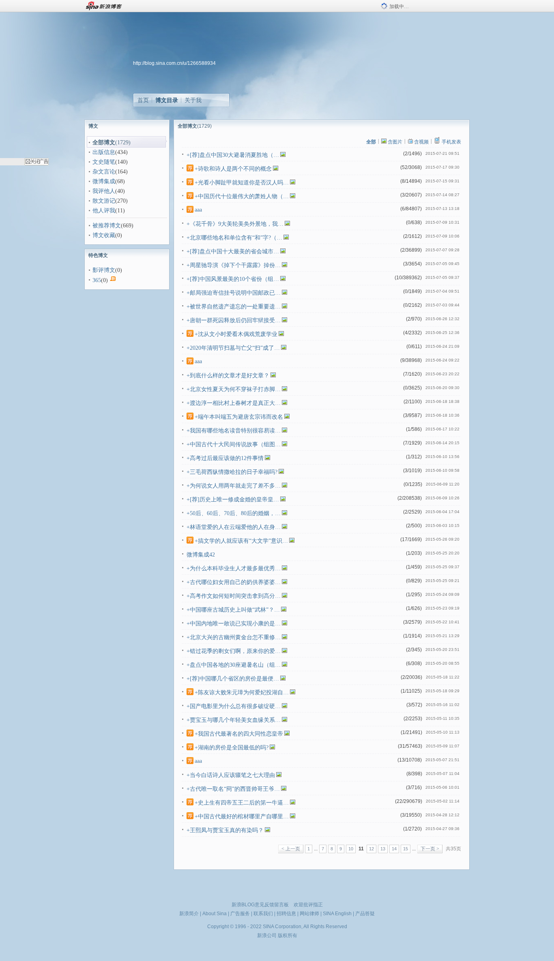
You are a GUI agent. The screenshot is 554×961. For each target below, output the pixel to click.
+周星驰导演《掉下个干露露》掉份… (234, 265)
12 (371, 848)
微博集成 (103, 181)
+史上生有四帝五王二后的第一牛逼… (242, 803)
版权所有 (287, 935)
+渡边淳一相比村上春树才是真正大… (234, 403)
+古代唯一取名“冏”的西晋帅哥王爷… (233, 789)
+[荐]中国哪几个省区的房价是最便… (233, 679)
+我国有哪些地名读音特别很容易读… (234, 431)
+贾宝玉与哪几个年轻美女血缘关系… (234, 720)
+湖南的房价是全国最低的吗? (231, 748)
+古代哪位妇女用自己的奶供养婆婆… (234, 582)
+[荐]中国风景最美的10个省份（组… (233, 279)
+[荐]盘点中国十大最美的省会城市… (233, 251)
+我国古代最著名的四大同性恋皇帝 (239, 734)
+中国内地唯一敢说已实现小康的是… (234, 624)
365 (96, 280)
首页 (143, 100)
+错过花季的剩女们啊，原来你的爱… (234, 651)
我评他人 (103, 191)
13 (382, 848)
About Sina (214, 913)
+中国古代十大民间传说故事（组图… (234, 444)
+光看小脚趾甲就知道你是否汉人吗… (242, 183)
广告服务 (240, 913)
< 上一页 (290, 849)
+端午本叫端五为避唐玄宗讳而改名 (239, 417)
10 (350, 848)
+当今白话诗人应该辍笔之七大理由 (231, 775)
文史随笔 (103, 162)
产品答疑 (365, 913)
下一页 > (430, 849)
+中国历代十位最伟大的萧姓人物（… (242, 196)
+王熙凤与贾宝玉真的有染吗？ (225, 830)
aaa (198, 210)
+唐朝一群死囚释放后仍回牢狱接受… (234, 320)
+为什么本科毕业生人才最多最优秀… (234, 568)
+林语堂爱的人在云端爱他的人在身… (234, 527)
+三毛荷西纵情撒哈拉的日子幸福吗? (232, 472)
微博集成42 (201, 555)
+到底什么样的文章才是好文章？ (228, 375)
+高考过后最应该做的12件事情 (225, 458)
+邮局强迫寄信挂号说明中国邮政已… (234, 293)
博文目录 (166, 100)
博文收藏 (103, 235)
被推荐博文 (106, 226)
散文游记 (103, 201)
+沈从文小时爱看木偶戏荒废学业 (236, 334)
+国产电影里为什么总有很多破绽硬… (234, 706)
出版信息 (103, 152)
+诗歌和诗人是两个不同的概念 (233, 169)
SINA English (337, 913)
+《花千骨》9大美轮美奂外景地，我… (235, 224)
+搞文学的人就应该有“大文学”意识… (241, 541)
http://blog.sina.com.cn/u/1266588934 (174, 63)
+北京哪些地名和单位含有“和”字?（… (234, 238)
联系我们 (263, 913)
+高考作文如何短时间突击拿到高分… (234, 596)
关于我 (193, 100)
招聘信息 (286, 913)
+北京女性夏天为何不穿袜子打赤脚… (234, 389)
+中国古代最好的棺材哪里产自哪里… (242, 816)
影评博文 (103, 270)
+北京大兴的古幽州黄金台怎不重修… (234, 637)
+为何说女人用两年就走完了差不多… (234, 486)
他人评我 (103, 211)
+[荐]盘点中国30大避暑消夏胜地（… (233, 155)
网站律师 (309, 913)
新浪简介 (189, 913)
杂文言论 (103, 172)
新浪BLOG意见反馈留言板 (260, 904)
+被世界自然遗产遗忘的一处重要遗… (234, 307)
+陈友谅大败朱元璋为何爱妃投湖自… (242, 692)
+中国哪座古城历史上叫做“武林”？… (233, 610)
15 (405, 848)
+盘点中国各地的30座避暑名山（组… (234, 665)
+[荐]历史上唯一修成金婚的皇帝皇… (233, 500)
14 (394, 848)
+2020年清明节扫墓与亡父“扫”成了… (233, 348)
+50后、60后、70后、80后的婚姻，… (234, 513)
